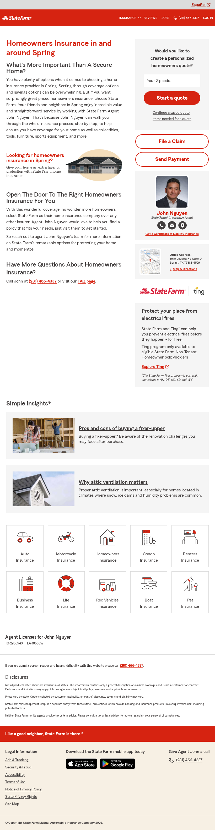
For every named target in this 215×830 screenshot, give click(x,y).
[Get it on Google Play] (117, 763)
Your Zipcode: (159, 81)
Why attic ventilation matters (113, 482)
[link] (17, 18)
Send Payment (172, 159)
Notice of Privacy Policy (23, 789)
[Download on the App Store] (81, 763)
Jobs (165, 17)
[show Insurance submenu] (138, 18)
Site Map (12, 804)
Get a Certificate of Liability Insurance (172, 233)
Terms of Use (15, 782)
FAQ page (86, 281)
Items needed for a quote (172, 119)
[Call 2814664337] (161, 225)
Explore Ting (153, 367)
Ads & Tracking (17, 760)
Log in (208, 17)
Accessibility (15, 775)
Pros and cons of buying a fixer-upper (122, 428)
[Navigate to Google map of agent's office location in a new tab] (182, 225)
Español (198, 5)
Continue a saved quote (171, 113)
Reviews (150, 17)
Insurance (127, 17)
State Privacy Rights (21, 797)
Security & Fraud (18, 767)
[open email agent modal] (172, 226)
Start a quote (172, 98)
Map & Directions (185, 268)
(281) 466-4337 (189, 17)
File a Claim (172, 141)
